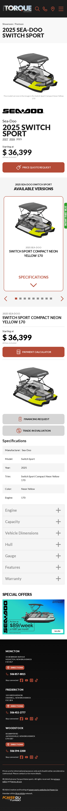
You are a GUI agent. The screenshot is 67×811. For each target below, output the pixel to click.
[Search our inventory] (37, 9)
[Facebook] (21, 680)
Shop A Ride (20, 793)
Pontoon (19, 24)
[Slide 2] (20, 298)
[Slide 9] (51, 298)
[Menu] (61, 9)
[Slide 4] (29, 298)
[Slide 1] (16, 298)
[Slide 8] (46, 298)
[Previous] (5, 298)
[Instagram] (31, 680)
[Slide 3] (25, 298)
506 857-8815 (17, 674)
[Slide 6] (38, 298)
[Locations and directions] (53, 9)
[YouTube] (26, 680)
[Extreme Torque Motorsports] (17, 9)
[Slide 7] (42, 298)
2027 (5, 139)
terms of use (16, 781)
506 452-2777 (17, 712)
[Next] (61, 298)
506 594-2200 (17, 750)
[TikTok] (36, 680)
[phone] (45, 9)
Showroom (7, 24)
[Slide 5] (33, 298)
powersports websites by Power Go (43, 790)
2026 (12, 139)
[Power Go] (30, 798)
